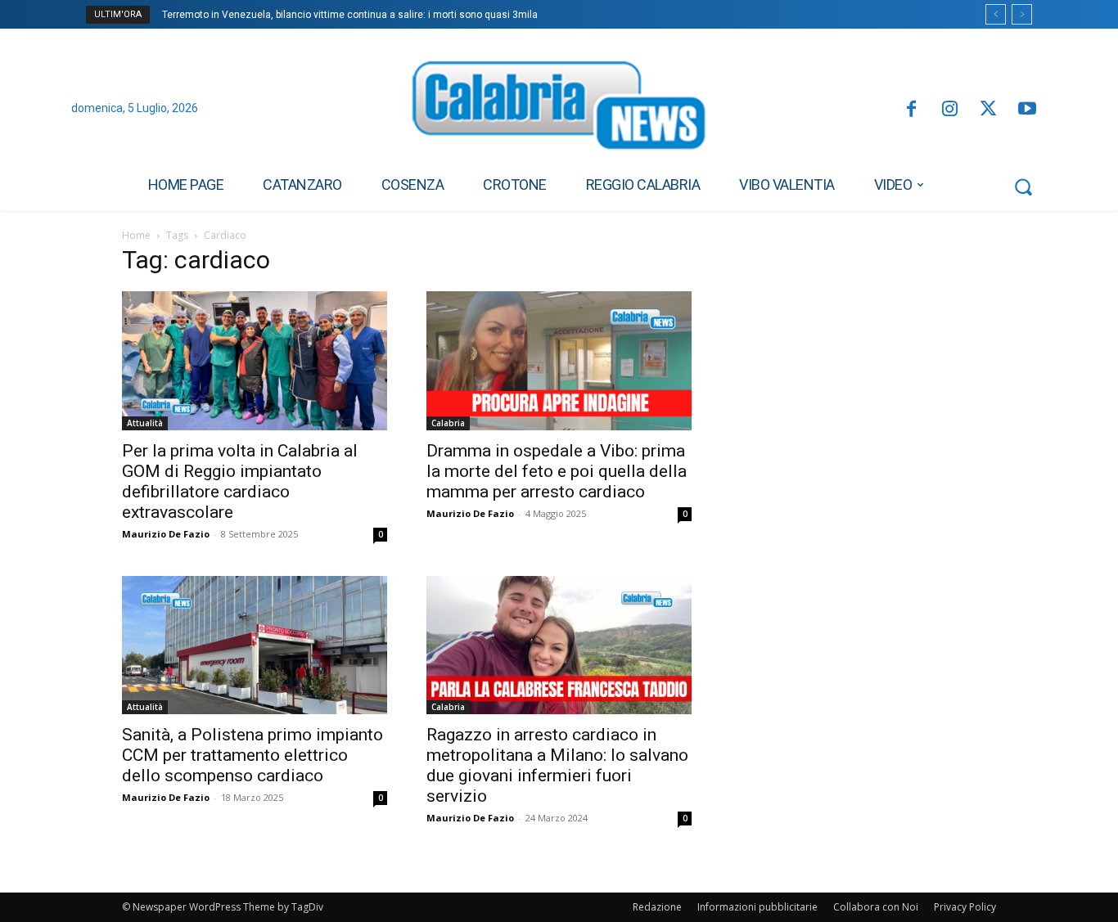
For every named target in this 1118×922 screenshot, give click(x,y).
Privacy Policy (965, 907)
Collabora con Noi (875, 907)
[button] (1023, 186)
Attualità (145, 423)
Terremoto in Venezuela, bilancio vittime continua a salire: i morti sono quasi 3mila (350, 14)
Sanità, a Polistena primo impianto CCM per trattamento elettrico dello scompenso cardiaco (252, 755)
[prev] (995, 14)
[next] (1022, 14)
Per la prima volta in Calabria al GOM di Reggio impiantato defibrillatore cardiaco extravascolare (240, 481)
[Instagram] (950, 110)
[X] (988, 110)
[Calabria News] (559, 109)
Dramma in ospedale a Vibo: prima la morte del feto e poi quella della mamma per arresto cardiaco (556, 471)
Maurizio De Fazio (166, 534)
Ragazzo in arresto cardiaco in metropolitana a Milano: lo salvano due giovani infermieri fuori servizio (557, 765)
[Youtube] (1027, 110)
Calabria (448, 423)
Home (136, 235)
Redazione (657, 907)
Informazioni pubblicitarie (757, 907)
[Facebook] (910, 110)
